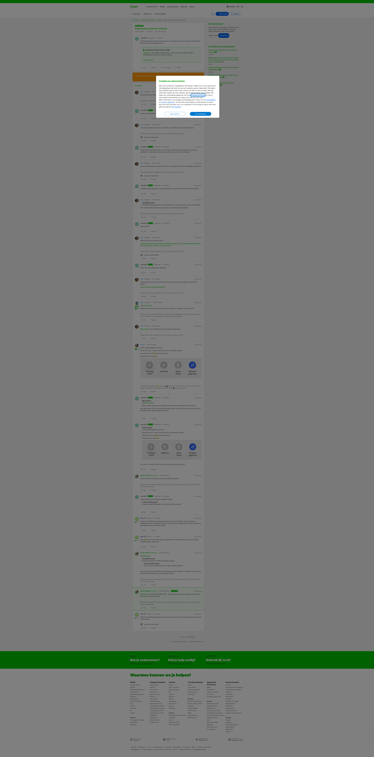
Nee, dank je (174, 114)
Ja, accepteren (200, 114)
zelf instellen (176, 107)
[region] (187, 97)
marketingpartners (198, 95)
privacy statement (168, 102)
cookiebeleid (210, 100)
